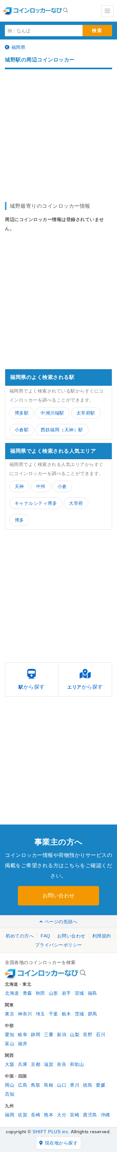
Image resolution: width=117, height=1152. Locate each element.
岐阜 (22, 1034)
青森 (27, 993)
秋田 (40, 993)
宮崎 (74, 1114)
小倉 (62, 486)
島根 (48, 1085)
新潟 (61, 1034)
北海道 (12, 993)
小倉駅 (22, 429)
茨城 (79, 1013)
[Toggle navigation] (107, 11)
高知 (9, 1094)
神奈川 (25, 1013)
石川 (100, 1034)
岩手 (66, 993)
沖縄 (105, 1114)
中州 (41, 486)
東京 (9, 1013)
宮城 (79, 993)
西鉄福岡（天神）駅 (62, 429)
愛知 (9, 1034)
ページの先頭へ (61, 921)
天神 (19, 486)
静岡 (35, 1034)
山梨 (74, 1034)
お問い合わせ (59, 895)
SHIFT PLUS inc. (51, 1131)
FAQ (45, 935)
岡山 (9, 1085)
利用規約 (101, 935)
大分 (61, 1114)
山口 (61, 1085)
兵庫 (22, 1064)
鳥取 (35, 1085)
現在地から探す (61, 1143)
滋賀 (48, 1064)
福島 (92, 993)
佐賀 (22, 1114)
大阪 (9, 1064)
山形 (53, 993)
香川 (74, 1085)
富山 (9, 1043)
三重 (48, 1034)
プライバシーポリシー (58, 944)
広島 (22, 1085)
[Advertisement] (58, 132)
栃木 (66, 1013)
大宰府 (76, 503)
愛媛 (100, 1085)
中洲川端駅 (52, 412)
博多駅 (22, 412)
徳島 (87, 1085)
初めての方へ (20, 935)
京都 (35, 1064)
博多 (19, 520)
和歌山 (77, 1064)
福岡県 (18, 47)
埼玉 (40, 1013)
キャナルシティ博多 (36, 503)
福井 (22, 1043)
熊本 (48, 1114)
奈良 (61, 1064)
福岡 (9, 1114)
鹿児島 (90, 1114)
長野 (87, 1034)
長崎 (35, 1114)
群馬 (92, 1013)
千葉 (53, 1013)
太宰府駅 (85, 412)
